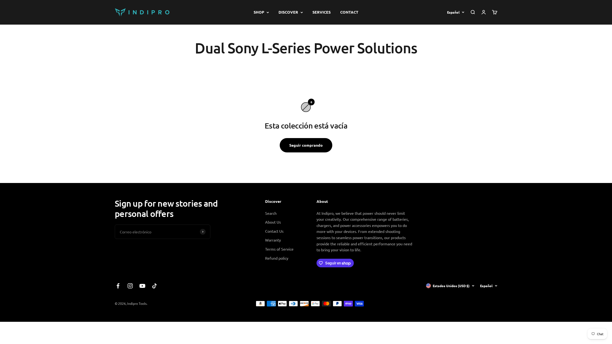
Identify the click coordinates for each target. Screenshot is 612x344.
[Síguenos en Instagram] (130, 286)
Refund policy (276, 258)
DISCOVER (288, 12)
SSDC (492, 303)
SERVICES (321, 12)
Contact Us (274, 231)
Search (271, 213)
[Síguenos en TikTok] (154, 286)
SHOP (259, 12)
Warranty (273, 239)
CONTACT (349, 12)
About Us (273, 222)
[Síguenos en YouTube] (142, 286)
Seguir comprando (306, 145)
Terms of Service (279, 249)
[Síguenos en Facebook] (118, 286)
